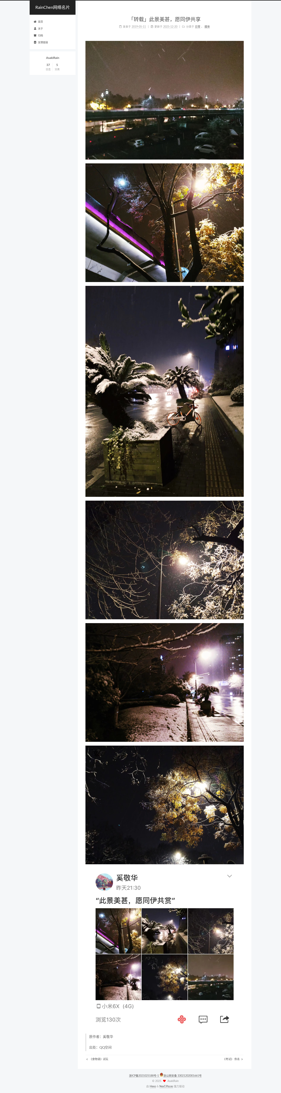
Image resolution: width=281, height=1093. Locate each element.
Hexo (153, 1086)
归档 (40, 35)
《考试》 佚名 (231, 1059)
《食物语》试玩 (98, 1059)
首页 (40, 22)
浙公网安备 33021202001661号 (182, 1075)
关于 (40, 29)
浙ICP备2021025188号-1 (144, 1075)
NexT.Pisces (166, 1086)
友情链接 (43, 42)
